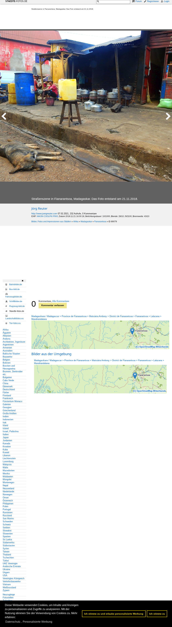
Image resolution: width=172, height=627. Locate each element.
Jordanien (7, 440)
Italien (6, 434)
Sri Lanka (7, 539)
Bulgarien (7, 377)
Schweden (8, 521)
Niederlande (8, 491)
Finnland (7, 395)
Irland (5, 425)
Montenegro (8, 482)
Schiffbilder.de (15, 301)
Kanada (6, 443)
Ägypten (7, 332)
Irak (4, 422)
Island (6, 428)
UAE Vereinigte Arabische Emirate (12, 565)
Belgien (6, 359)
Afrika (75, 221)
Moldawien (8, 476)
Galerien (7, 404)
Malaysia (7, 464)
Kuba (5, 449)
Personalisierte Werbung (37, 621)
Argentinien (8, 344)
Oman (6, 497)
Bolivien (6, 362)
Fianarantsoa (100, 221)
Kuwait (6, 452)
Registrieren (153, 1)
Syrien (6, 548)
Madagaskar (86, 221)
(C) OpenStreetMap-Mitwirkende (152, 347)
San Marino (8, 518)
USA (5, 575)
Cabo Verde (8, 380)
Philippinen (8, 503)
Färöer (6, 392)
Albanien (7, 335)
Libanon (6, 455)
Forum (139, 1)
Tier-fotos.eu (15, 323)
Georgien (7, 407)
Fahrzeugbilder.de (13, 297)
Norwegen (7, 494)
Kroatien (7, 446)
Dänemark (8, 386)
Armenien (7, 347)
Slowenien (8, 533)
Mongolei (7, 479)
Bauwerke (7, 356)
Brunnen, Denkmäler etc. (13, 373)
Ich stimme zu (157, 613)
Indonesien (8, 419)
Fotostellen (8, 597)
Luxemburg (8, 461)
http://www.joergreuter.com (44, 213)
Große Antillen (9, 413)
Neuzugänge (9, 594)
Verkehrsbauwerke (11, 581)
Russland (7, 515)
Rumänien (7, 512)
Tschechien (8, 557)
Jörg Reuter (39, 208)
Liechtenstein (9, 458)
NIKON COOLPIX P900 (47, 216)
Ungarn (6, 572)
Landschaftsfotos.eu (14, 318)
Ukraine (6, 569)
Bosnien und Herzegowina (9, 367)
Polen (5, 506)
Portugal (7, 509)
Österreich (8, 500)
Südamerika (8, 542)
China (5, 383)
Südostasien (9, 545)
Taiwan (6, 551)
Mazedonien (8, 470)
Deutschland (9, 389)
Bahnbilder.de (15, 284)
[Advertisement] (92, 20)
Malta (5, 467)
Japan (6, 437)
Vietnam (7, 584)
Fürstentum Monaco (12, 401)
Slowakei (7, 530)
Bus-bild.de (14, 289)
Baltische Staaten (11, 353)
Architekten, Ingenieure (14, 342)
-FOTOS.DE (16, 1)
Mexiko (6, 473)
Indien (6, 416)
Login (166, 1)
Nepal (5, 485)
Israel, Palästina (10, 431)
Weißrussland (9, 587)
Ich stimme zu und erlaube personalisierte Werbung (113, 613)
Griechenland (9, 410)
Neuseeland (8, 488)
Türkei (6, 560)
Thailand (7, 554)
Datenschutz (12, 621)
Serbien (6, 527)
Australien (7, 350)
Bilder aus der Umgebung (51, 354)
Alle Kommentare (60, 301)
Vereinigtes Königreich (13, 578)
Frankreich (8, 398)
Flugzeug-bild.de (17, 306)
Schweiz (7, 524)
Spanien (7, 536)
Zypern (6, 590)
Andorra (6, 338)
